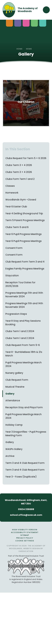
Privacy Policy (24, 538)
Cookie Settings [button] (24, 540)
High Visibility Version (24, 529)
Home (19, 49)
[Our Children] (26, 103)
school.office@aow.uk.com (26, 515)
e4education (26, 551)
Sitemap (24, 535)
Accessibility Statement (24, 532)
